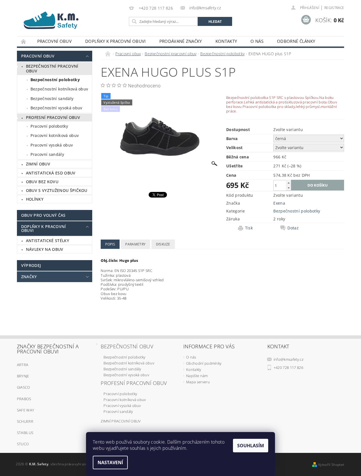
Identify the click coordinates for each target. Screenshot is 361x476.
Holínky (34, 199)
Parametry (135, 244)
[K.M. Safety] (53, 19)
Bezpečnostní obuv (127, 346)
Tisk (249, 228)
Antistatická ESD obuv (51, 173)
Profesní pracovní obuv (53, 117)
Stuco (23, 443)
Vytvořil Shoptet (331, 464)
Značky (29, 276)
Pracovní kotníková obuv (54, 135)
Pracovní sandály (47, 154)
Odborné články (296, 41)
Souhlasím (250, 445)
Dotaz (293, 228)
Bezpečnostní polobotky (55, 79)
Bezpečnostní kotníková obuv (59, 89)
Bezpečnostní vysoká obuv (56, 107)
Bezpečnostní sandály (51, 98)
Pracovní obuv (54, 41)
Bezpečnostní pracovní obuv (52, 68)
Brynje (23, 375)
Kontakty (226, 41)
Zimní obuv (38, 164)
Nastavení (110, 462)
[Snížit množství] (288, 188)
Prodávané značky (180, 41)
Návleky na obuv (44, 249)
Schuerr (25, 421)
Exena (279, 203)
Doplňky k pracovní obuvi (115, 41)
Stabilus (25, 432)
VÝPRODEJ (31, 265)
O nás (256, 41)
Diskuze (163, 244)
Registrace (334, 7)
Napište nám (197, 375)
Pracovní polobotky (49, 126)
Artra (22, 364)
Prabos (24, 398)
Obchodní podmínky (203, 363)
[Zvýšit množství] (288, 182)
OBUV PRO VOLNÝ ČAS (43, 215)
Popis (110, 244)
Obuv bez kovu (42, 181)
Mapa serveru (198, 381)
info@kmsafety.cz (288, 359)
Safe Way (25, 410)
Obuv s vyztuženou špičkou (56, 190)
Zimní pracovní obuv (121, 421)
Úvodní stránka (23, 41)
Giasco (23, 387)
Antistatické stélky (47, 240)
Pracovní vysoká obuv (51, 145)
